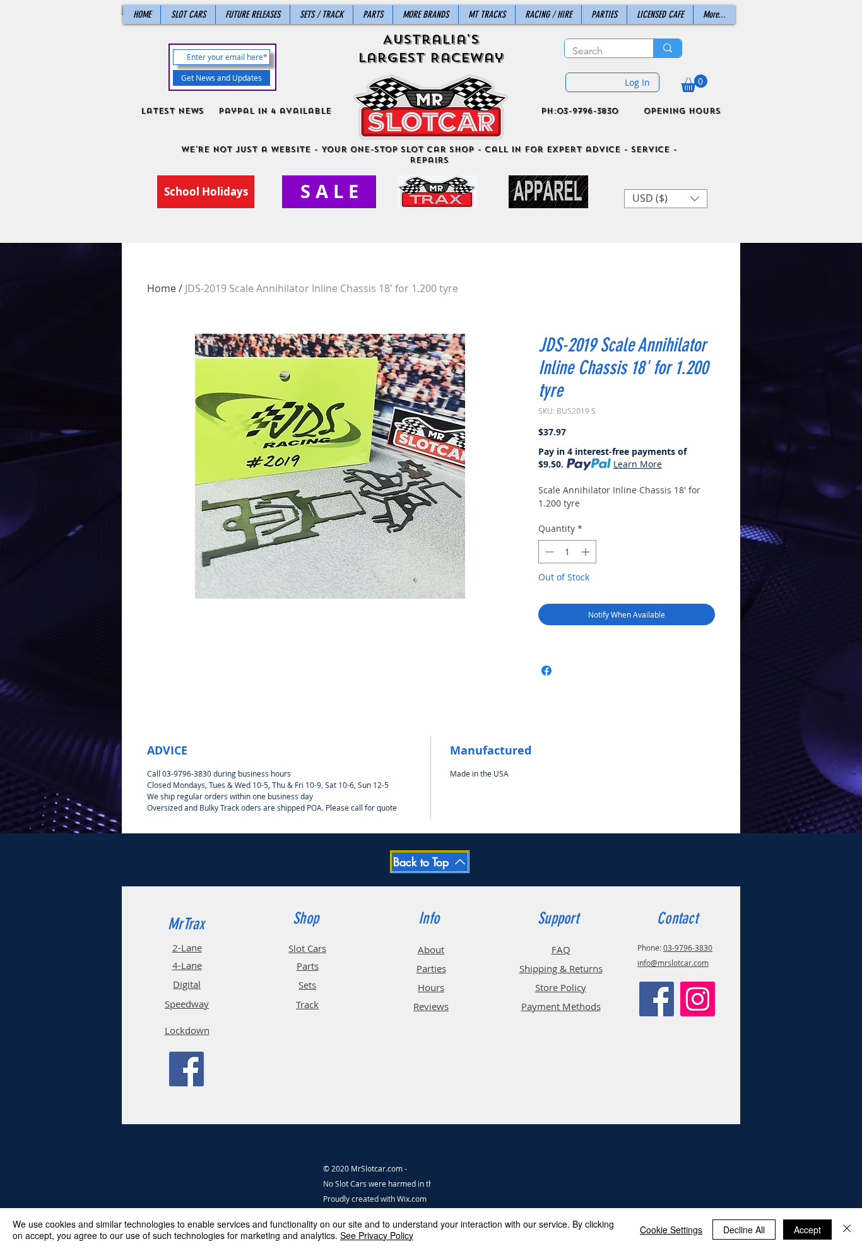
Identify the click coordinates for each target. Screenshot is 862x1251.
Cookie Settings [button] (671, 1229)
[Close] (846, 1229)
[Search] (667, 48)
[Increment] (586, 552)
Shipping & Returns (561, 968)
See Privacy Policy (376, 1235)
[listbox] (665, 198)
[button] (694, 83)
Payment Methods (561, 1006)
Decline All (744, 1229)
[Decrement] (548, 552)
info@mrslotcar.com (673, 963)
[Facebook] (186, 1069)
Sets (307, 984)
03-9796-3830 (687, 948)
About (431, 949)
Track (307, 1004)
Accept (807, 1229)
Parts (308, 966)
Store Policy (560, 987)
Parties (431, 968)
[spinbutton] (567, 552)
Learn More (637, 464)
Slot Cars (307, 948)
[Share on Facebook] (546, 670)
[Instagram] (697, 999)
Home (161, 288)
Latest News (172, 111)
